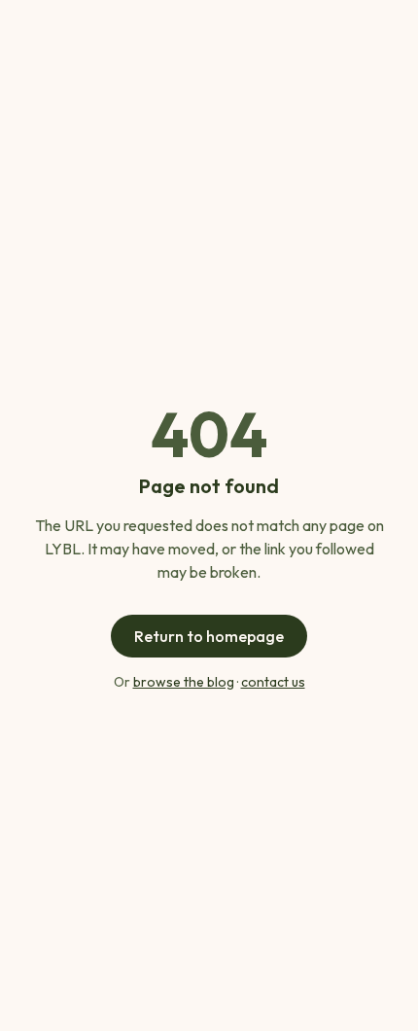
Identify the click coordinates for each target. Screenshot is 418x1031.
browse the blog (183, 682)
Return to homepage (209, 636)
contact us (273, 682)
